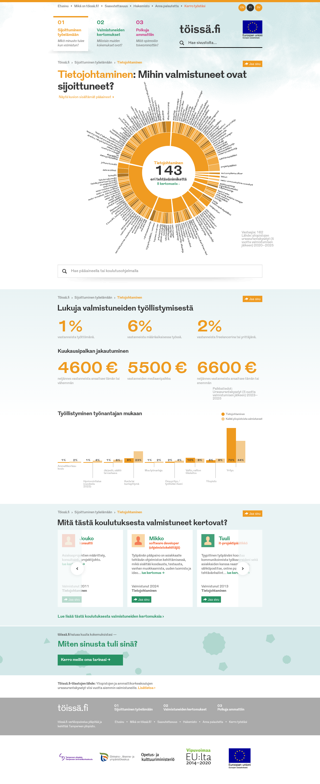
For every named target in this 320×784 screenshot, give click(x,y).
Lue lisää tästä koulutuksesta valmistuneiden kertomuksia (110, 617)
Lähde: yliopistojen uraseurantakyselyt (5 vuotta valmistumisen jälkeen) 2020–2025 (258, 240)
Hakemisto (141, 6)
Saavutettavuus (116, 6)
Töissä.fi (63, 62)
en (242, 7)
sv (258, 7)
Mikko (156, 539)
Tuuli (224, 539)
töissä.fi (200, 30)
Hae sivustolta (184, 43)
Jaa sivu (255, 64)
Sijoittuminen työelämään (93, 62)
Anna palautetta (167, 6)
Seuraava (77, 568)
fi (250, 7)
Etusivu (63, 6)
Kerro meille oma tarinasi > (85, 660)
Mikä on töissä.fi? (86, 6)
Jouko (86, 539)
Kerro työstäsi (194, 6)
